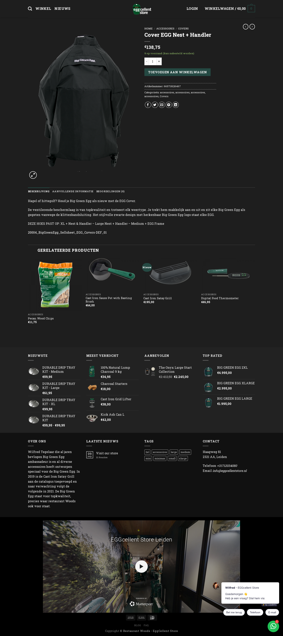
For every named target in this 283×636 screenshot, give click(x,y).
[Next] (255, 302)
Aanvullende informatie (73, 191)
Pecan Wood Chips (41, 318)
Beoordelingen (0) (110, 191)
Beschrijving (38, 191)
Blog (137, 625)
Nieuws (62, 8)
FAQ (146, 625)
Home (148, 28)
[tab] (38, 191)
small (172, 458)
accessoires (165, 28)
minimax (160, 458)
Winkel (43, 8)
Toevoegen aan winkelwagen (177, 72)
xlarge (183, 458)
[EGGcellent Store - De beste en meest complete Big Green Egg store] (141, 8)
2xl (147, 452)
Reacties (101, 457)
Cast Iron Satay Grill (157, 298)
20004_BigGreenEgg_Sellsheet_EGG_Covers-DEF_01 (67, 232)
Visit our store (107, 453)
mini (148, 458)
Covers (183, 28)
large (174, 452)
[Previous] (28, 302)
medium (185, 452)
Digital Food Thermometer (220, 298)
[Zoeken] (30, 8)
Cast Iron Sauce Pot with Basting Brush (109, 299)
